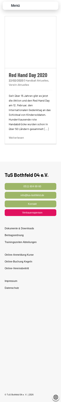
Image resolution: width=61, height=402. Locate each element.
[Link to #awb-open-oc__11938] (46, 6)
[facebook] (44, 394)
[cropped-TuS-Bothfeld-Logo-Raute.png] (54, 3)
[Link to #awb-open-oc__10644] (7, 6)
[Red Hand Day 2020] (30, 42)
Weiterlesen (16, 137)
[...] (46, 129)
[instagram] (49, 394)
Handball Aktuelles (36, 80)
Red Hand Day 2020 (28, 74)
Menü (15, 5)
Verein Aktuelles (19, 84)
